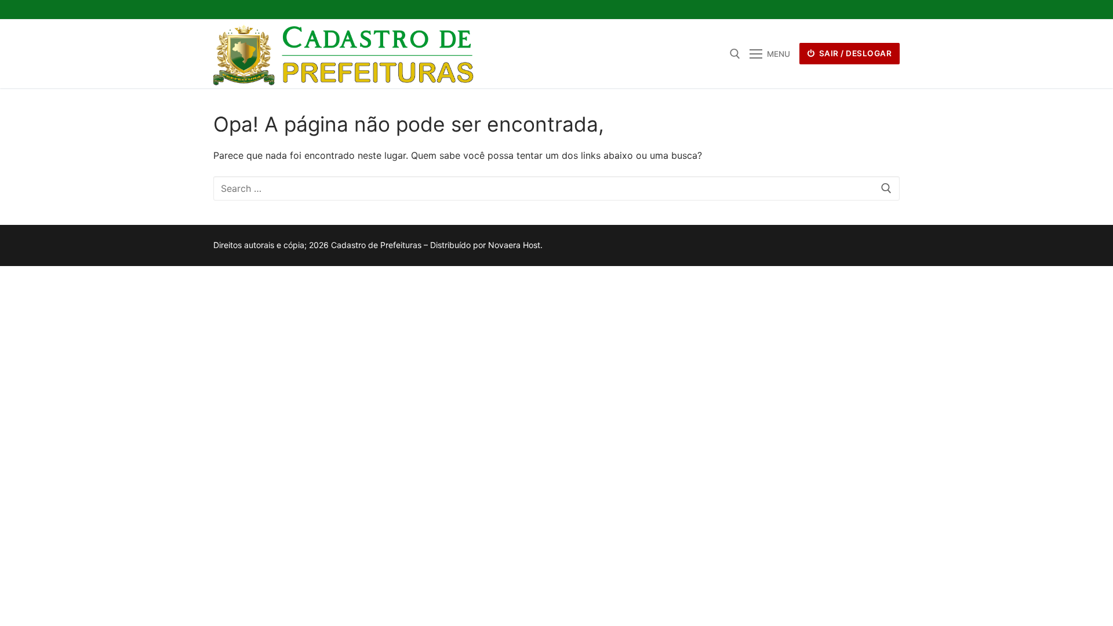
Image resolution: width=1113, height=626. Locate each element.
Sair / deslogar (854, 53)
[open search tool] (735, 54)
